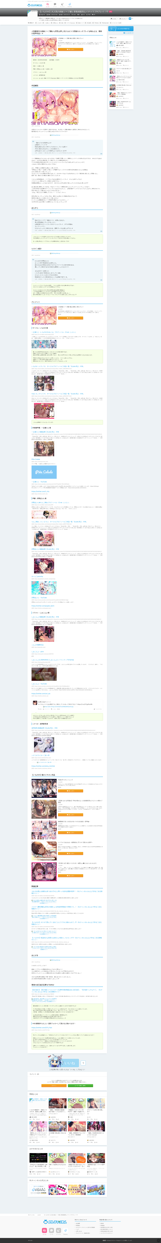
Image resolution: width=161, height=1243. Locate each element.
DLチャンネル (35, 5)
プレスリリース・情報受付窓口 (83, 1233)
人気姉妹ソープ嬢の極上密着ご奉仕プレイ (71, 38)
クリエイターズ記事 (116, 23)
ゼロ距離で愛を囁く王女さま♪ (123, 85)
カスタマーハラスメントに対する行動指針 (85, 1227)
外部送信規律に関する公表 (107, 1231)
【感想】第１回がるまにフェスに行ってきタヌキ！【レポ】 (76, 1166)
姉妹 (62, 23)
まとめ (39, 1215)
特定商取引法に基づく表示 (107, 1227)
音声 (94, 14)
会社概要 (78, 1223)
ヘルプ (77, 1229)
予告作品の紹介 (105, 23)
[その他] (132, 18)
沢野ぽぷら (55, 23)
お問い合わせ (79, 1231)
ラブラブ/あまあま (71, 23)
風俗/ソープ (81, 23)
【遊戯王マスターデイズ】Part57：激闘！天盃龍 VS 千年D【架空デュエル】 (77, 1111)
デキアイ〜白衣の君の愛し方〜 (124, 68)
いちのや (39, 23)
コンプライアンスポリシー (107, 1233)
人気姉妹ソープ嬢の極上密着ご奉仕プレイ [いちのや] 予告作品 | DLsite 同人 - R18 (56, 153)
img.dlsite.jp (37, 126)
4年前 (58, 709)
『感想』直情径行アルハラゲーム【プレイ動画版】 (76, 1134)
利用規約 (78, 1225)
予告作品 (97, 23)
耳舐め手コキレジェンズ (65, 780)
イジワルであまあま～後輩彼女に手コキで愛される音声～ (75, 842)
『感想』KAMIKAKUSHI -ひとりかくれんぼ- (95, 1134)
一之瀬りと (47, 23)
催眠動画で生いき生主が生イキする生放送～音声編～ (74, 821)
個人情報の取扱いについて (107, 1229)
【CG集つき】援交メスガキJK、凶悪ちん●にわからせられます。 (78, 863)
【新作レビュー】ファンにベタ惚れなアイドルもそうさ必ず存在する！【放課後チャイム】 (124, 78)
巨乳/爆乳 (89, 23)
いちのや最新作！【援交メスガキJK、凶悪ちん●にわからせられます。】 (38, 1111)
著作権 (102, 1223)
